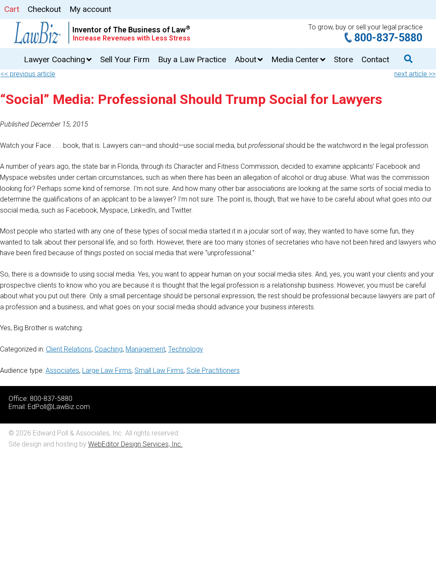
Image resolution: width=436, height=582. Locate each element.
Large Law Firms (107, 370)
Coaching (109, 349)
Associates (62, 370)
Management (145, 349)
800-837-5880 (388, 38)
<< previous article (27, 74)
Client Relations (69, 349)
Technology (185, 349)
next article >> (415, 74)
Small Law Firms (159, 370)
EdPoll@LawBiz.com (59, 407)
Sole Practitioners (213, 370)
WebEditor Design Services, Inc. (135, 444)
